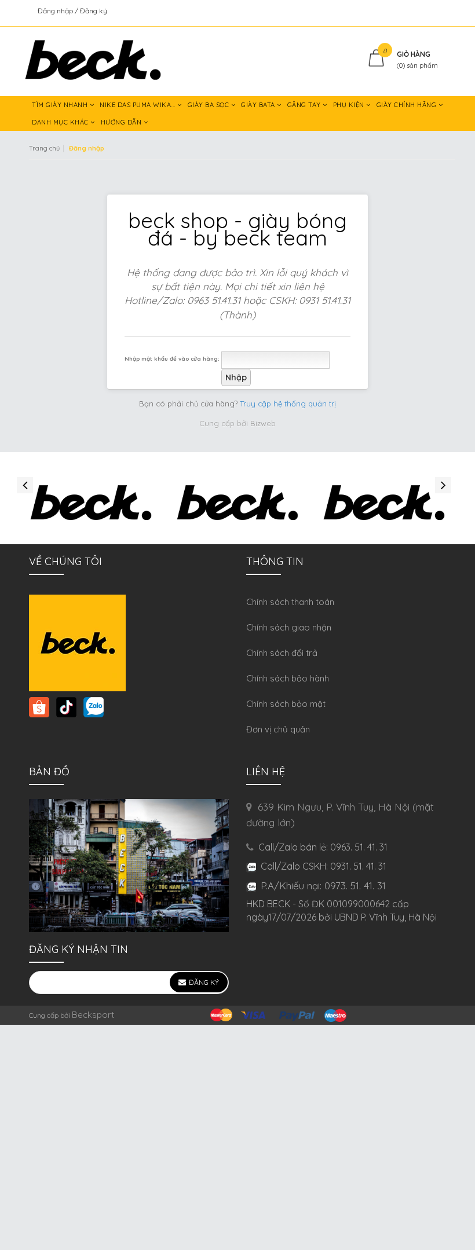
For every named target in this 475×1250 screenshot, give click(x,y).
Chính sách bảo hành (287, 678)
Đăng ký (93, 10)
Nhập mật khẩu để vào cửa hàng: (172, 358)
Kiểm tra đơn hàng (416, 10)
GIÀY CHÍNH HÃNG (408, 105)
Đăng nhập (56, 10)
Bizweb (263, 423)
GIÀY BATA (259, 105)
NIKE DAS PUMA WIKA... (138, 105)
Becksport (93, 1014)
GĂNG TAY (305, 105)
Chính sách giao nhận (288, 627)
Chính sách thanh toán (290, 601)
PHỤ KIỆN (350, 105)
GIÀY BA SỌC (209, 105)
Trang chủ (44, 148)
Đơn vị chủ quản (278, 729)
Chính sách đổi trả (281, 652)
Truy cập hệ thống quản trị (288, 403)
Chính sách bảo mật (286, 703)
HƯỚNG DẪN (122, 122)
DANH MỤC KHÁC (61, 122)
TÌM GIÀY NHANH (61, 105)
